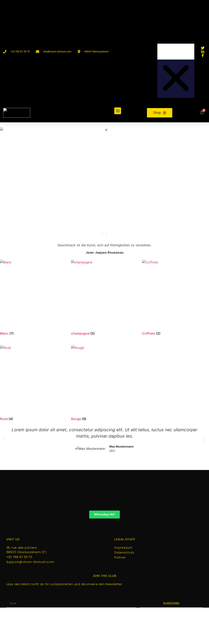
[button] (175, 25)
